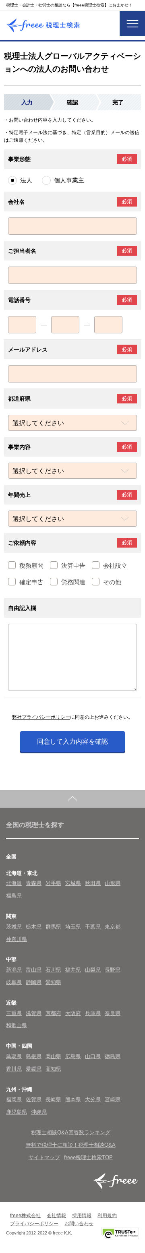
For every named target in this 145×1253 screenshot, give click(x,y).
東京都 (112, 927)
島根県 (33, 1056)
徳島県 (112, 1056)
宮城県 (73, 883)
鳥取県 (14, 1056)
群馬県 (53, 927)
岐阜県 (14, 982)
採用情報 (81, 1215)
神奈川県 (16, 939)
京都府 (53, 1013)
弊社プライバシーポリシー (41, 717)
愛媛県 (33, 1069)
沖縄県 (39, 1112)
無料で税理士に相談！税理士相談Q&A (71, 1145)
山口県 (93, 1056)
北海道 (14, 883)
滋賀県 (33, 1013)
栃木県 (33, 927)
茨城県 (14, 927)
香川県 (14, 1069)
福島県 (14, 896)
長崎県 (53, 1099)
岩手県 (53, 883)
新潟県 (14, 970)
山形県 (112, 883)
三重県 (14, 1013)
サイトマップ (44, 1157)
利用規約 (107, 1215)
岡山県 (53, 1056)
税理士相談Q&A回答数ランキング (70, 1132)
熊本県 (73, 1099)
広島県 (73, 1056)
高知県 (53, 1069)
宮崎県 (112, 1099)
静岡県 (33, 982)
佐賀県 (33, 1099)
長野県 (112, 970)
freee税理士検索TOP (88, 1157)
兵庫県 (93, 1013)
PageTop (72, 799)
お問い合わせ (78, 1223)
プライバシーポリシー (34, 1223)
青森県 (33, 883)
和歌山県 (16, 1025)
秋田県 (93, 883)
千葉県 (93, 927)
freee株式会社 (25, 1215)
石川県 (53, 970)
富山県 (33, 970)
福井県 (73, 970)
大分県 (93, 1099)
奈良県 (112, 1013)
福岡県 (14, 1099)
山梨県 (93, 970)
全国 (11, 857)
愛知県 (53, 982)
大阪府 (73, 1013)
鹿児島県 (16, 1112)
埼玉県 (73, 927)
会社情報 (56, 1215)
